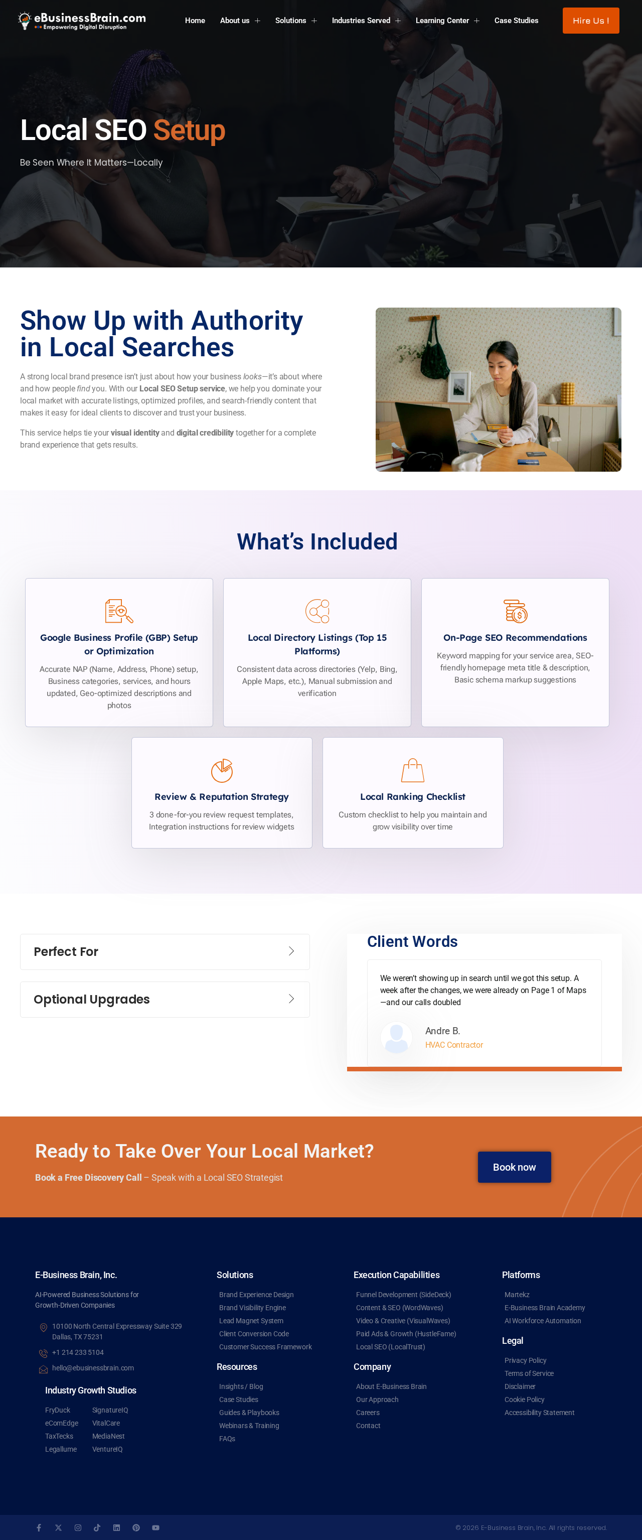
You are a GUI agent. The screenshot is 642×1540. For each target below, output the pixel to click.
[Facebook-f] (39, 1527)
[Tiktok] (97, 1527)
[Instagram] (78, 1527)
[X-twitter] (58, 1527)
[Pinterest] (136, 1527)
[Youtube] (155, 1527)
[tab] (165, 951)
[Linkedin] (116, 1527)
